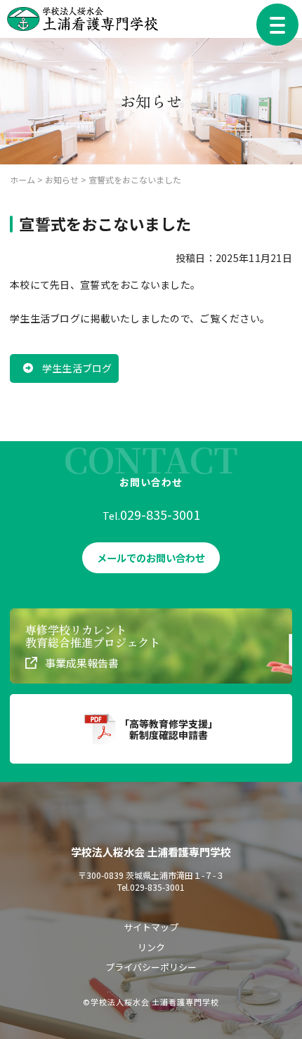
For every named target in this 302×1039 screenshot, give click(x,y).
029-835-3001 (160, 514)
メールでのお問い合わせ (151, 558)
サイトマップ (151, 927)
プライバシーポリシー (151, 967)
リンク (151, 947)
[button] (64, 368)
